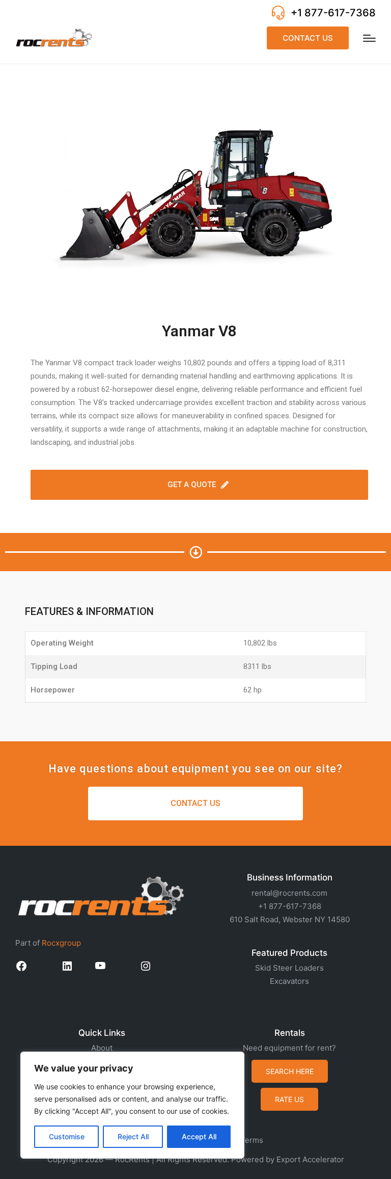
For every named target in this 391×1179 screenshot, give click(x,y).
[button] (308, 37)
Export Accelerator (310, 1159)
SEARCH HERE (290, 1071)
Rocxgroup (61, 943)
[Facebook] (21, 969)
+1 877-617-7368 (333, 13)
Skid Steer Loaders (289, 968)
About (102, 1048)
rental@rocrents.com (289, 893)
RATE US (289, 1099)
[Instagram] (145, 969)
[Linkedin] (67, 969)
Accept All (199, 1136)
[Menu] (369, 38)
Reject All (133, 1136)
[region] (132, 1105)
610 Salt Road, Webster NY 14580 (290, 919)
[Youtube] (100, 969)
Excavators (289, 981)
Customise (67, 1136)
